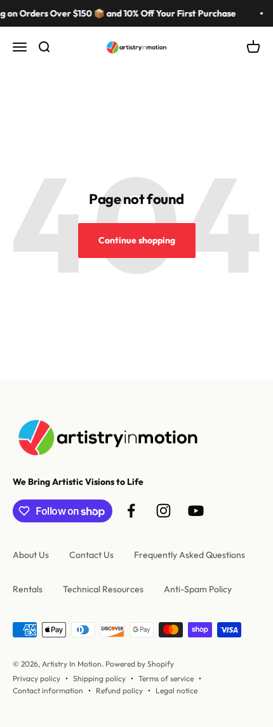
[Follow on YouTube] (195, 510)
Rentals (28, 589)
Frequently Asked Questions (189, 555)
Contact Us (91, 555)
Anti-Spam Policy (198, 589)
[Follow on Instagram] (163, 510)
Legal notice (176, 690)
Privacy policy (36, 678)
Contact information (48, 690)
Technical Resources (103, 589)
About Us (31, 555)
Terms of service (166, 678)
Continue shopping (136, 240)
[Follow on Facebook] (131, 510)
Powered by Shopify (139, 664)
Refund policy (119, 690)
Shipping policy (99, 678)
